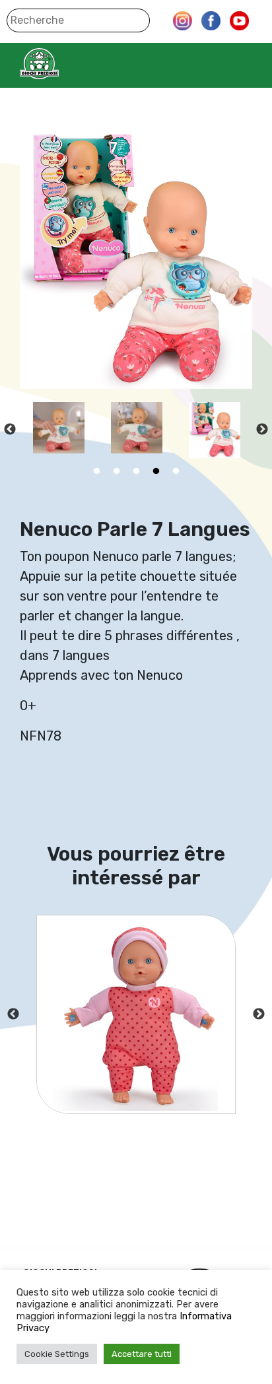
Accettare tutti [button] (142, 1354)
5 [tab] (175, 471)
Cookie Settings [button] (56, 1354)
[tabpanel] (31, 430)
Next (262, 429)
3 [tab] (136, 471)
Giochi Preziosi (65, 63)
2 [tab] (116, 471)
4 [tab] (155, 471)
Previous (10, 429)
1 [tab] (96, 471)
